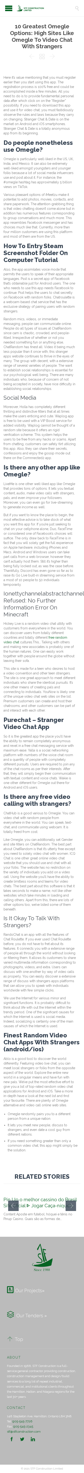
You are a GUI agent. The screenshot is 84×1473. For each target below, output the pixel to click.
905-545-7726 (22, 1421)
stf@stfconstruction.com (24, 1431)
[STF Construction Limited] (45, 8)
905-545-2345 (23, 1426)
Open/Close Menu (9, 8)
